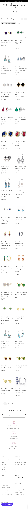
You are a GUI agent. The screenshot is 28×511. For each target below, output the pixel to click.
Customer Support (5, 489)
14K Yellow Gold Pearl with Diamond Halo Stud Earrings (7, 294)
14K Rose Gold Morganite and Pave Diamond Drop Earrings (20, 268)
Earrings (3, 467)
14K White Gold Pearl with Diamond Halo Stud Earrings (7, 94)
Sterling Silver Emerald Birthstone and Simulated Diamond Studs (20, 43)
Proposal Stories (5, 497)
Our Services (18, 459)
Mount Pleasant (19, 481)
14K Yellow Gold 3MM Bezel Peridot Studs (21, 367)
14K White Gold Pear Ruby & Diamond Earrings (7, 119)
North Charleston (19, 480)
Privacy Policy (4, 485)
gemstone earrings (9, 23)
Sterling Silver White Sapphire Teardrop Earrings (20, 168)
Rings (2, 462)
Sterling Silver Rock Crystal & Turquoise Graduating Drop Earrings (6, 193)
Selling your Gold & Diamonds (19, 469)
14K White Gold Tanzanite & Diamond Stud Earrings (7, 219)
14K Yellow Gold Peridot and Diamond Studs (20, 318)
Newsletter (3, 492)
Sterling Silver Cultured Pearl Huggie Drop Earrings (21, 192)
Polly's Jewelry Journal (6, 494)
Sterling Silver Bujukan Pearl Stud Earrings (6, 168)
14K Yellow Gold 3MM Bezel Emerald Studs (21, 293)
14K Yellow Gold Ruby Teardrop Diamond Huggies (6, 243)
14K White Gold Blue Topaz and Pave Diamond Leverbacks (20, 219)
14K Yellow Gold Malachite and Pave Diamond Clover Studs (21, 94)
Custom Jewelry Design (20, 464)
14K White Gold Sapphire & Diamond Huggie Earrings (20, 390)
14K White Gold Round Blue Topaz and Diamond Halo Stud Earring (21, 69)
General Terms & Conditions (5, 481)
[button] (25, 5)
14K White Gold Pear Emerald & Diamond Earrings (20, 119)
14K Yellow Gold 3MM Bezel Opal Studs (7, 389)
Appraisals (17, 467)
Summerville (18, 483)
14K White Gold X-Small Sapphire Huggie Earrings (20, 243)
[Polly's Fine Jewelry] (14, 5)
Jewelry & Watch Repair (20, 462)
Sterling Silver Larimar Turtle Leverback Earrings (6, 68)
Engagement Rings (5, 459)
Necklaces (3, 464)
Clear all (19, 23)
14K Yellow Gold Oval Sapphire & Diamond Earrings (7, 143)
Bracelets (3, 471)
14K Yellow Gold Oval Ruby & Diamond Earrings (21, 143)
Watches (3, 469)
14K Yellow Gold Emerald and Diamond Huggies (7, 268)
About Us (3, 478)
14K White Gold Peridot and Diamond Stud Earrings (7, 318)
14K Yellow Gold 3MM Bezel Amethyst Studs (7, 41)
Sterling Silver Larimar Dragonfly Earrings (20, 343)
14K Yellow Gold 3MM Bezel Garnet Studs (7, 367)
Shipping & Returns (5, 487)
